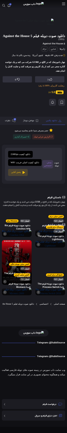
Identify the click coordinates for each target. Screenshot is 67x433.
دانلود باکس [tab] (51, 120)
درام (44, 49)
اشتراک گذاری (20, 137)
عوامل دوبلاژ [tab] (28, 120)
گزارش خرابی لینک (42, 137)
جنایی (53, 49)
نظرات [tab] (10, 120)
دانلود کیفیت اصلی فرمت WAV (25, 162)
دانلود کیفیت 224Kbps (20, 154)
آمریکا (35, 55)
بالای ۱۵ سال (17, 55)
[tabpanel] (33, 156)
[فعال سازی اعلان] (52, 102)
